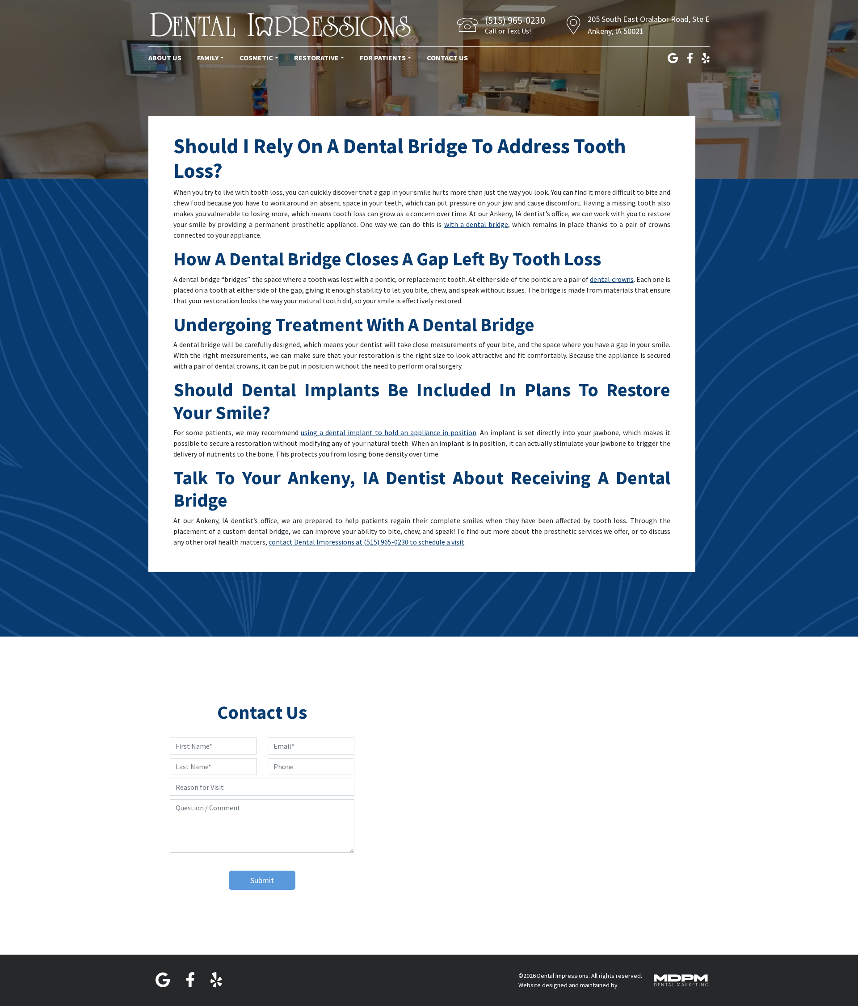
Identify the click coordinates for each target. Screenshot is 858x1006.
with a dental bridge (476, 224)
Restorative (316, 57)
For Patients (383, 57)
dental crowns (611, 279)
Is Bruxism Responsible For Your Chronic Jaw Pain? (241, 577)
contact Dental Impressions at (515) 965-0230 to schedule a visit (366, 541)
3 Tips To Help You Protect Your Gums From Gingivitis (612, 577)
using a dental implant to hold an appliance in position (388, 432)
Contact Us (447, 57)
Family (208, 57)
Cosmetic (256, 57)
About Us (164, 57)
